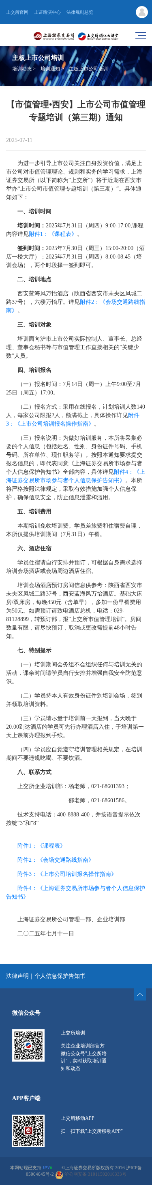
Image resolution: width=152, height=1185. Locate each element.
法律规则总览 (79, 12)
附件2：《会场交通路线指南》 (55, 860)
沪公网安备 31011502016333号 (94, 1174)
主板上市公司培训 (88, 69)
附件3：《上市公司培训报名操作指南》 (67, 874)
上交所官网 (17, 12)
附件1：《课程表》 (53, 234)
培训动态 (22, 69)
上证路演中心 (47, 12)
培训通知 (50, 69)
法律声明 (17, 976)
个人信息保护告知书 (60, 976)
